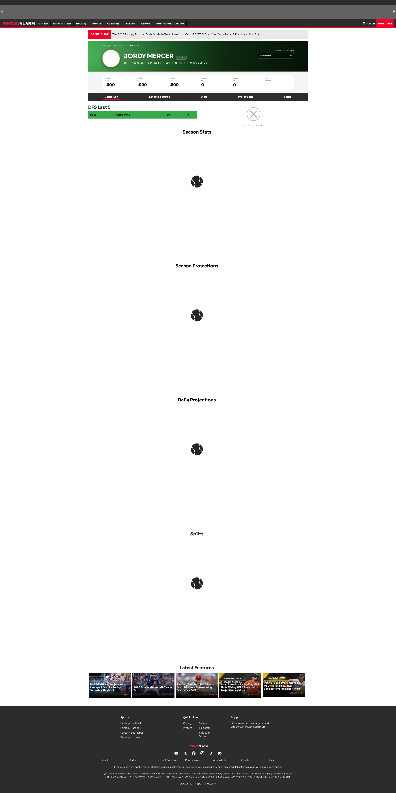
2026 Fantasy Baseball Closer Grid (152, 689)
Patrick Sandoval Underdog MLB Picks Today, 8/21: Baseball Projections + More (282, 685)
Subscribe (384, 23)
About (104, 760)
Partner (133, 760)
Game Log (111, 96)
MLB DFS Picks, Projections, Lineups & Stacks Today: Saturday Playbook (108, 687)
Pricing (187, 723)
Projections (245, 96)
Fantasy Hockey (130, 737)
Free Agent (107, 46)
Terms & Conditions (167, 760)
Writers (187, 727)
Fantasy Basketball (132, 732)
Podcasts (204, 727)
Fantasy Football (130, 723)
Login (371, 23)
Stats (204, 96)
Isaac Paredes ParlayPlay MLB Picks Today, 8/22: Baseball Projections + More (239, 687)
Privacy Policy (192, 760)
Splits (287, 96)
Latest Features (159, 96)
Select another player (284, 51)
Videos (203, 723)
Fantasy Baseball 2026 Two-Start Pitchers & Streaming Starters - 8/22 (195, 687)
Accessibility (219, 760)
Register (245, 760)
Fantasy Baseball (130, 727)
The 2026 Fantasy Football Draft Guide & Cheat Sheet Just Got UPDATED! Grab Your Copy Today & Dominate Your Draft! (186, 34)
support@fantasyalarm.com (248, 726)
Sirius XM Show (204, 734)
